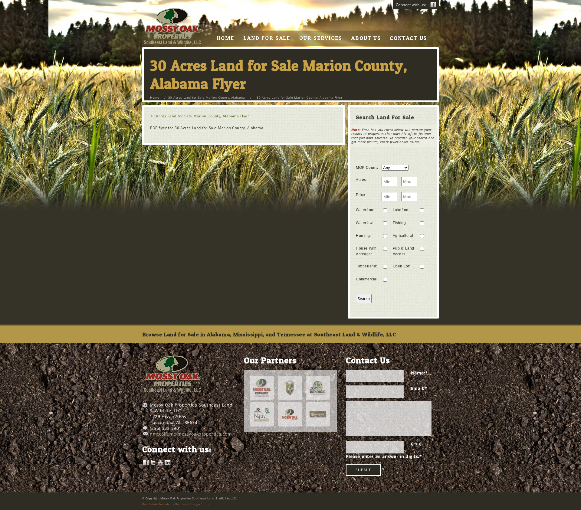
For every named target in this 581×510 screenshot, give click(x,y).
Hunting (363, 236)
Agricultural (404, 236)
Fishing (400, 223)
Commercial (367, 279)
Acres (361, 180)
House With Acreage (366, 251)
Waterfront (366, 210)
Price (361, 195)
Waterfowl (365, 223)
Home (154, 97)
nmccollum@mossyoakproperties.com (190, 434)
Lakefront (402, 210)
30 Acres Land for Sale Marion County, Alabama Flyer (199, 116)
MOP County (367, 167)
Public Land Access (403, 251)
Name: (419, 373)
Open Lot (401, 266)
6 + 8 (416, 444)
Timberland (366, 266)
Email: (419, 388)
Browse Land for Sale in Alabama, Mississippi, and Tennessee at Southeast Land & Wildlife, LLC (269, 334)
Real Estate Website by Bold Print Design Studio (176, 504)
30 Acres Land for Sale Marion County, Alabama (206, 97)
